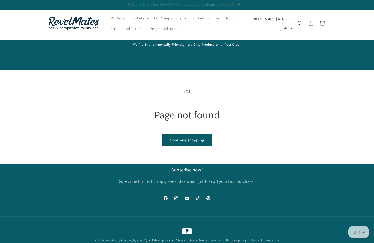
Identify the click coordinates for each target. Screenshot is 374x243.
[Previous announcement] (48, 5)
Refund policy (161, 240)
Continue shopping (187, 140)
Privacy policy (184, 240)
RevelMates (112, 240)
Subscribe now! (187, 170)
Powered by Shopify (134, 240)
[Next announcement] (325, 5)
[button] (139, 18)
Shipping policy (236, 240)
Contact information (265, 240)
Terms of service (209, 240)
